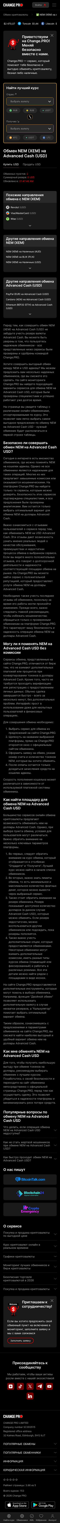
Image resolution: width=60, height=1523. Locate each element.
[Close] (52, 35)
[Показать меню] (54, 5)
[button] (11, 164)
